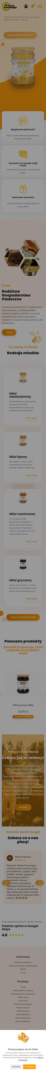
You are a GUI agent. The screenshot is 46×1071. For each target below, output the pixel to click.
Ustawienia (16, 1067)
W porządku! (29, 1067)
